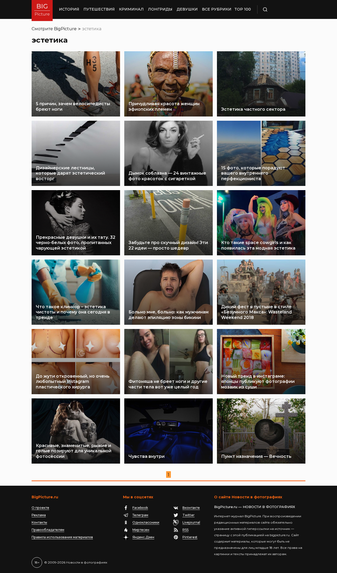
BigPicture (65, 28)
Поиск (280, 9)
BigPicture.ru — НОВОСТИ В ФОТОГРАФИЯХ (254, 507)
